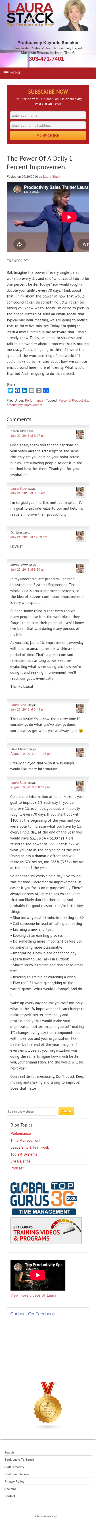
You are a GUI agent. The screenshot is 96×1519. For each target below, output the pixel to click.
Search (9, 1452)
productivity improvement (24, 405)
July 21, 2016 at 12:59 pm (28, 537)
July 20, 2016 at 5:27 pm (28, 435)
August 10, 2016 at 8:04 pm (30, 787)
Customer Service (16, 1474)
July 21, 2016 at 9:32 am (28, 493)
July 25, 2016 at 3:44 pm (28, 709)
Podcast (16, 1168)
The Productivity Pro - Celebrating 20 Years (48, 15)
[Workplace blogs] (48, 1407)
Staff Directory (14, 1467)
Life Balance (20, 1161)
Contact (9, 1496)
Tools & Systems (23, 1154)
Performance (34, 400)
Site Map (10, 1489)
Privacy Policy (14, 1481)
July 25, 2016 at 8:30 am (28, 569)
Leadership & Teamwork (29, 1147)
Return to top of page (46, 1516)
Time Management (25, 1140)
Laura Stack (51, 176)
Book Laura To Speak (19, 1459)
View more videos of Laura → (35, 1295)
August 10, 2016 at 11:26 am (31, 753)
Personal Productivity (73, 400)
